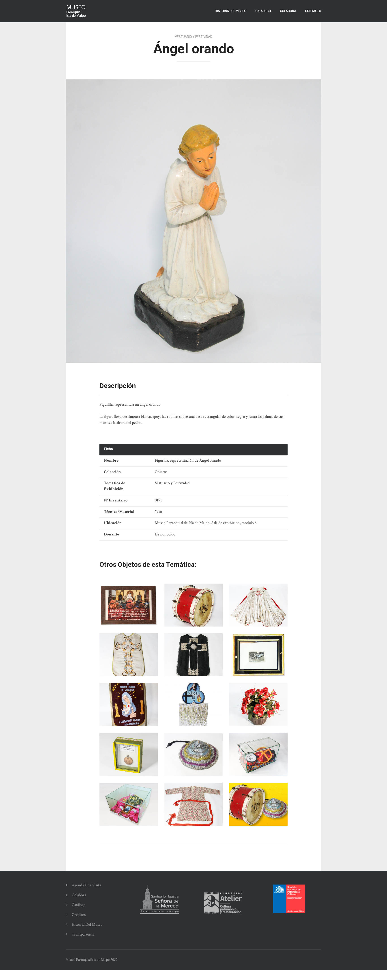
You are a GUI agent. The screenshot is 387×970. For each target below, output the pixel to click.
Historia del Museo (230, 11)
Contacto (313, 11)
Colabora (288, 11)
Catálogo (263, 11)
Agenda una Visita (86, 885)
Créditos (79, 914)
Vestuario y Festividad (193, 36)
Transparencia (83, 934)
